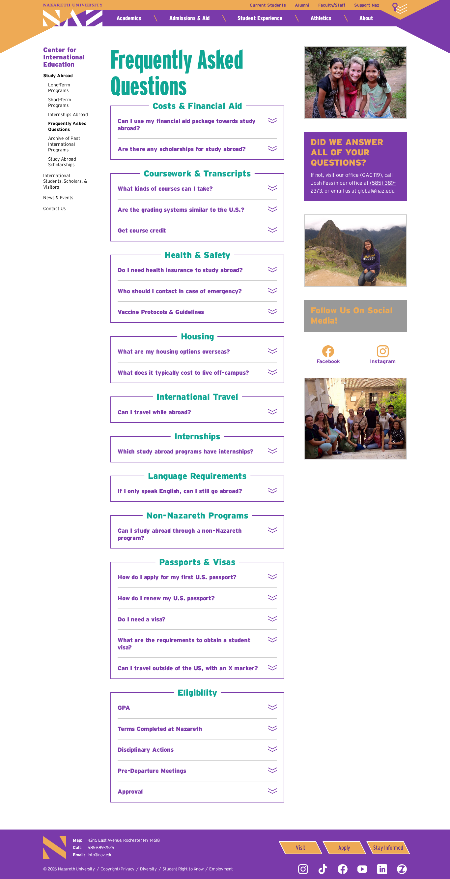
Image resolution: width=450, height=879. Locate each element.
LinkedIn (382, 869)
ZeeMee (402, 869)
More (399, 8)
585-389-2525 (101, 847)
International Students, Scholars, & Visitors (65, 181)
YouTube (362, 869)
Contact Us (54, 208)
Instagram (383, 361)
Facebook (328, 361)
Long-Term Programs (59, 87)
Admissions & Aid (189, 18)
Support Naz (366, 5)
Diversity (148, 868)
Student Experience (260, 18)
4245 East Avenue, (124, 840)
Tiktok (323, 869)
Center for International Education (64, 57)
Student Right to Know (183, 868)
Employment (221, 868)
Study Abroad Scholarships (62, 162)
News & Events (58, 197)
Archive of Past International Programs (64, 144)
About (366, 18)
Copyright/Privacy (117, 868)
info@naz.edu (100, 854)
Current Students (268, 5)
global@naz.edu (376, 191)
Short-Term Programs (59, 102)
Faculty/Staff (331, 5)
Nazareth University (72, 15)
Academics (129, 18)
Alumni (302, 5)
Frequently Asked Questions (67, 126)
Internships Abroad (68, 114)
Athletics (321, 18)
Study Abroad (58, 75)
